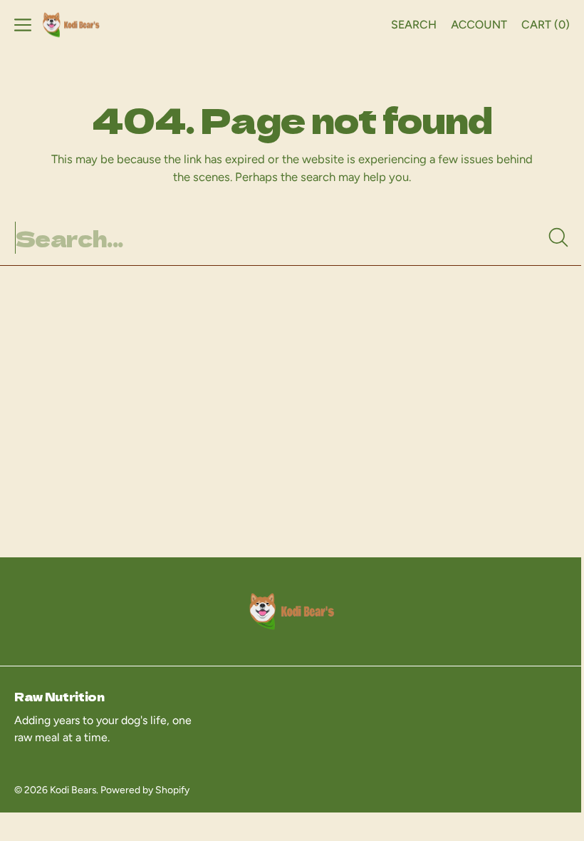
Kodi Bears (73, 789)
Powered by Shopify (144, 789)
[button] (22, 25)
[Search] (547, 237)
